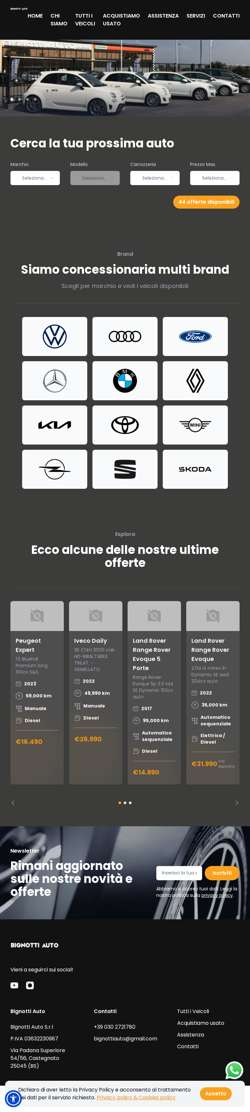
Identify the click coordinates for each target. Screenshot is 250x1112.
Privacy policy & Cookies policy (136, 1097)
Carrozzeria (143, 164)
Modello (79, 164)
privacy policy (217, 895)
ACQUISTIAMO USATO (121, 19)
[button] (13, 1098)
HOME (35, 16)
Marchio (19, 164)
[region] (125, 703)
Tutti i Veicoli (193, 1011)
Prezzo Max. (203, 164)
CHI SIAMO (58, 19)
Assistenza (190, 1034)
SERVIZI (196, 16)
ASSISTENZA (163, 16)
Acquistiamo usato (200, 1023)
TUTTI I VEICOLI (85, 19)
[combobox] (35, 178)
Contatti (188, 1046)
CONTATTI (226, 16)
